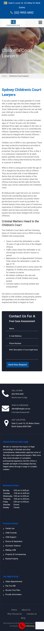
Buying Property (12, 559)
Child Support (11, 537)
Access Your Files (13, 590)
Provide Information (14, 594)
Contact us (32, 614)
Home (4, 76)
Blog (23, 618)
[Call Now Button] (22, 625)
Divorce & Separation (14, 541)
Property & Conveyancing (16, 554)
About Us (26, 610)
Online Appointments (14, 581)
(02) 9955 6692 (23, 12)
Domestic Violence (13, 546)
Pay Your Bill (10, 586)
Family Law (10, 528)
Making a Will (11, 550)
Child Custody (11, 533)
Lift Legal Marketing (26, 626)
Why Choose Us (14, 614)
